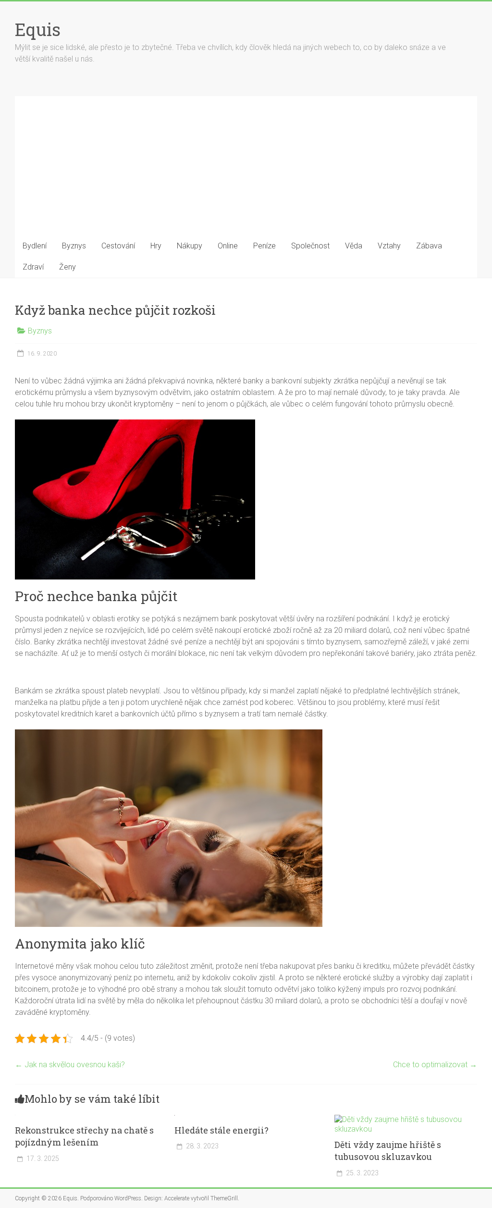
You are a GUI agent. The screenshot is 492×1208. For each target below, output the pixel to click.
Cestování (118, 245)
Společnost (310, 245)
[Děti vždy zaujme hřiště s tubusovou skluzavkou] (406, 1119)
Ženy (67, 266)
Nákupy (189, 245)
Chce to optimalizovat (435, 1064)
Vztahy (389, 245)
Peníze (264, 245)
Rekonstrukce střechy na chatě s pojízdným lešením (84, 1136)
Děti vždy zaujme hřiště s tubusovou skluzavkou (387, 1150)
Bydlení (35, 245)
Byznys (74, 245)
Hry (155, 245)
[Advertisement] (246, 163)
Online (228, 245)
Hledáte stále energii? (221, 1130)
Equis (38, 29)
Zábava (429, 245)
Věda (353, 245)
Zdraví (33, 266)
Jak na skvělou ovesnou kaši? (70, 1064)
